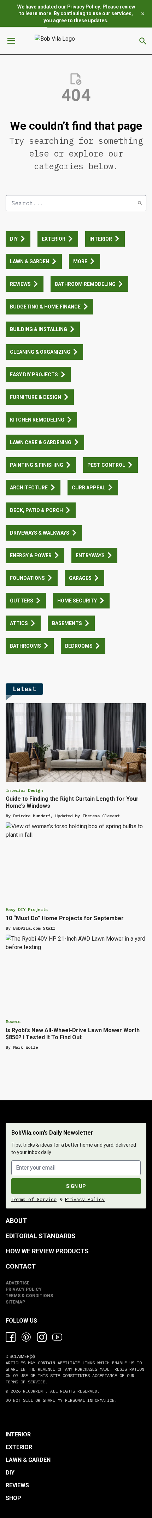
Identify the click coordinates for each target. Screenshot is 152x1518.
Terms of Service (34, 1199)
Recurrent (33, 1391)
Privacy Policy (83, 7)
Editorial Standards (41, 1236)
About (16, 1220)
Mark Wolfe (25, 1047)
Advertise (17, 1283)
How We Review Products (47, 1251)
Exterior (19, 1447)
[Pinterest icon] (26, 1337)
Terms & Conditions (29, 1295)
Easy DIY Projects (27, 909)
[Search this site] (142, 41)
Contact (21, 1266)
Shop (13, 1498)
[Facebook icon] (11, 1337)
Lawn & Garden (28, 1460)
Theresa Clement (100, 815)
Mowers (13, 1021)
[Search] (140, 203)
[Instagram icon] (42, 1337)
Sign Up (76, 1186)
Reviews (17, 1485)
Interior (18, 1434)
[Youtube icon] (57, 1337)
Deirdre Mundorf (31, 815)
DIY (10, 1472)
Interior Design (24, 790)
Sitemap (15, 1302)
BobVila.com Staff (34, 928)
